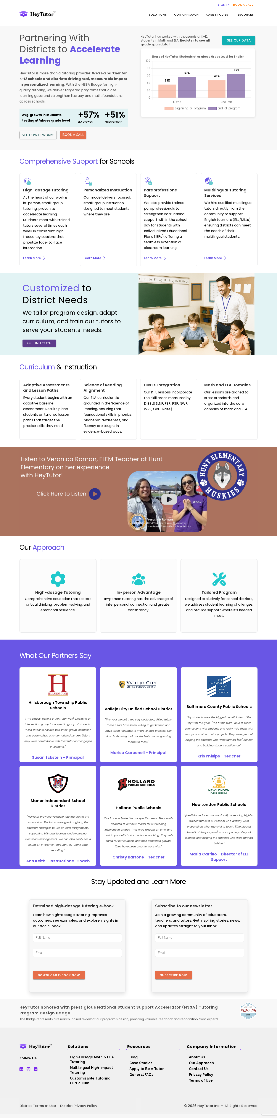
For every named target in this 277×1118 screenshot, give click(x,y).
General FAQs (141, 1075)
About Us (197, 1057)
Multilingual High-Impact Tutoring (91, 1070)
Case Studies (141, 1063)
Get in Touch (39, 343)
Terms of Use (201, 1080)
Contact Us (199, 1069)
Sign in (224, 4)
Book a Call (243, 4)
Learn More (32, 258)
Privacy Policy (201, 1075)
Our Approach (201, 1063)
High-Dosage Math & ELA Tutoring (92, 1059)
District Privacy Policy (78, 1105)
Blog (133, 1057)
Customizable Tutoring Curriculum (90, 1080)
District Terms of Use (37, 1105)
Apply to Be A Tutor (146, 1069)
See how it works (38, 135)
